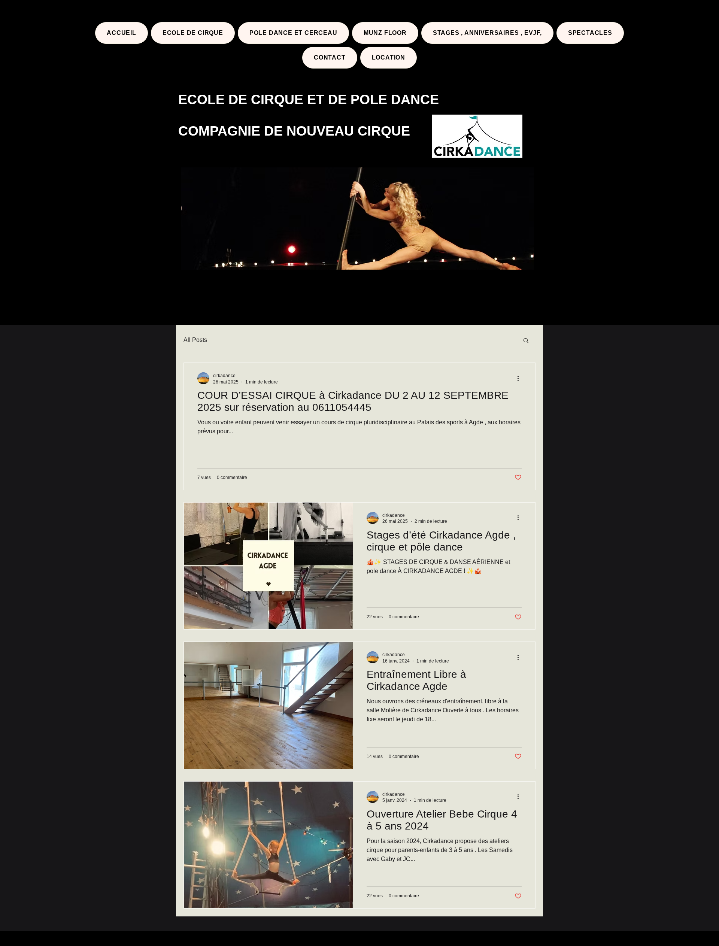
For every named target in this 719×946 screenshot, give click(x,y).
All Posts (195, 340)
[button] (526, 341)
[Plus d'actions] (520, 378)
